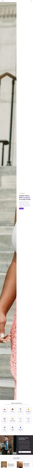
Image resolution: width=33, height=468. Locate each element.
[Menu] (31, 1)
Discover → (21, 208)
